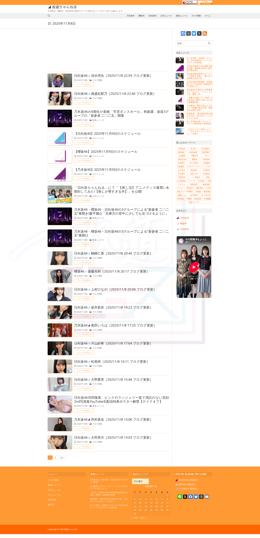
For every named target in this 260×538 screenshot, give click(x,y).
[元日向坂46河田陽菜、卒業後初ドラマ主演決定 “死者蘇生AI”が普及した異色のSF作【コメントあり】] (180, 84)
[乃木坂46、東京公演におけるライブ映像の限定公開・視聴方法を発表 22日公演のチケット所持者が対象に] (180, 108)
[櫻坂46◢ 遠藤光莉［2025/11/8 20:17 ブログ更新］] (60, 276)
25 (146, 510)
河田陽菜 (206, 163)
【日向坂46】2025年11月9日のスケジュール (107, 134)
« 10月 (135, 517)
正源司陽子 (206, 152)
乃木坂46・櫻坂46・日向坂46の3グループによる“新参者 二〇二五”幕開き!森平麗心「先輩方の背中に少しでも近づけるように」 (121, 211)
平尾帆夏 (207, 199)
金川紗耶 (193, 195)
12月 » (143, 517)
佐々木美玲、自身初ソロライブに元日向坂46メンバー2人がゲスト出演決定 (199, 60)
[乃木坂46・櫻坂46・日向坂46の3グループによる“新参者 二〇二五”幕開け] (60, 238)
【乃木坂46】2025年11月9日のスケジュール (107, 170)
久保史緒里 (193, 152)
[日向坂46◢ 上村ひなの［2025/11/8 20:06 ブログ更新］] (60, 294)
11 (146, 502)
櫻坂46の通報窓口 (185, 484)
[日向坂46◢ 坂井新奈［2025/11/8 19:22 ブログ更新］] (60, 312)
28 (162, 510)
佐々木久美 (206, 195)
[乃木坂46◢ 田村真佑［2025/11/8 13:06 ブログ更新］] (60, 424)
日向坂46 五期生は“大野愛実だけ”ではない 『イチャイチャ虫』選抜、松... (199, 91)
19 (151, 506)
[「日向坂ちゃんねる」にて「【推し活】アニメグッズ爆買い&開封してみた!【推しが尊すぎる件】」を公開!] (60, 194)
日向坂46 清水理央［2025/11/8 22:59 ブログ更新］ (113, 76)
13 (156, 502)
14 (162, 502)
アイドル (181, 184)
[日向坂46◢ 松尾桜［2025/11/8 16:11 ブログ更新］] (60, 366)
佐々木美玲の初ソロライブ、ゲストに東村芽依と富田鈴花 (199, 122)
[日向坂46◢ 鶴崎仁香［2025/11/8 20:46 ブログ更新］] (60, 258)
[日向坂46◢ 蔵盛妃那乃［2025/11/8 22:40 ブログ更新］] (60, 98)
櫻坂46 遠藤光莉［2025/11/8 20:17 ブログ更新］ (112, 271)
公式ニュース (98, 196)
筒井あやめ (182, 159)
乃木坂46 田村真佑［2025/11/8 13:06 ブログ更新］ (113, 419)
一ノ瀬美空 (195, 177)
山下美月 (181, 170)
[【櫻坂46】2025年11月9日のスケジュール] (60, 156)
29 (167, 510)
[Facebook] (183, 33)
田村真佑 (180, 199)
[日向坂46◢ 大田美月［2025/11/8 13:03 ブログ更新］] (60, 442)
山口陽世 (182, 155)
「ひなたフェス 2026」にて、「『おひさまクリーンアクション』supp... (199, 131)
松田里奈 (181, 152)
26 (151, 510)
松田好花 (193, 184)
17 (140, 506)
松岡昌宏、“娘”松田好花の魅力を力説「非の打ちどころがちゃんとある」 (199, 115)
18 (146, 506)
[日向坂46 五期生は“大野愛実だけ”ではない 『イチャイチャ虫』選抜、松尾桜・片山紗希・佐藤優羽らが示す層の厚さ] (180, 92)
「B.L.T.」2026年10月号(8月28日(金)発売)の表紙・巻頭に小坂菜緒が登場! (109, 493)
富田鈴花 (206, 173)
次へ (62, 457)
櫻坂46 (194, 159)
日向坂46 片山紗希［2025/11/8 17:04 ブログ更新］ (113, 343)
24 (140, 510)
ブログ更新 (97, 80)
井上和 (193, 148)
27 (156, 510)
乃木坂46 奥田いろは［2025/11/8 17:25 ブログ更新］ (115, 325)
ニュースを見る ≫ (84, 84)
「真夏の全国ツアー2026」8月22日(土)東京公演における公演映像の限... (199, 99)
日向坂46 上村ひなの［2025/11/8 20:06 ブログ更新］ (115, 289)
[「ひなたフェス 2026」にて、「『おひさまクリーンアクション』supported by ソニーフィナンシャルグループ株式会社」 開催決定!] (180, 131)
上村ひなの (194, 173)
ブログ (208, 166)
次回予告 (52, 499)
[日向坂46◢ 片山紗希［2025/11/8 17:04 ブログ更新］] (60, 348)
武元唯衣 (181, 163)
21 (162, 506)
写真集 (198, 191)
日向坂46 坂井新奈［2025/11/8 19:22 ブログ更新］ (113, 307)
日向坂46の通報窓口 (187, 488)
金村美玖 (193, 170)
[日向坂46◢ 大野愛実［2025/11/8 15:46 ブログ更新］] (60, 384)
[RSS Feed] (204, 33)
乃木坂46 (206, 170)
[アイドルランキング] (189, 3)
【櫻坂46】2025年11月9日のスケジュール (105, 152)
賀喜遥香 (197, 199)
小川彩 (208, 188)
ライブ (206, 155)
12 (151, 502)
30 (135, 513)
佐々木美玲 (194, 163)
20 (156, 506)
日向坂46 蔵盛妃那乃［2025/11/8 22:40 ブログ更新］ (115, 94)
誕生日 (51, 504)
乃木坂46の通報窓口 (187, 480)
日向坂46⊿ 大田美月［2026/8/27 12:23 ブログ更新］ (109, 481)
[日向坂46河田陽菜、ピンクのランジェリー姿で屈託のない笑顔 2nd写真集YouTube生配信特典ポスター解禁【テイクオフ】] (60, 404)
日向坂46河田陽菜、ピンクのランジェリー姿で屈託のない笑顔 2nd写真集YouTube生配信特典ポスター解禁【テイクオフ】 (121, 399)
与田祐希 (181, 148)
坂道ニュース (98, 120)
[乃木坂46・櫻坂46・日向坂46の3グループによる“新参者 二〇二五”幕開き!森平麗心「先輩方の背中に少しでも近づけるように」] (60, 216)
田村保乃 (190, 188)
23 (135, 510)
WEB (209, 181)
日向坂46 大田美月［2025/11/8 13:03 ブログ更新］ (113, 437)
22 (167, 506)
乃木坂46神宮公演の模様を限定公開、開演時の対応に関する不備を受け (199, 68)
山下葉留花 (181, 181)
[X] (199, 33)
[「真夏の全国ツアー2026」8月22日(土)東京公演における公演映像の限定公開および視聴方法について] (180, 100)
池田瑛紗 (199, 188)
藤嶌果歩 (207, 191)
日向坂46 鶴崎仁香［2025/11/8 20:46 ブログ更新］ (113, 253)
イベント (180, 188)
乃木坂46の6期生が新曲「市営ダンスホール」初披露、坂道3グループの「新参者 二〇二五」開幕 (121, 114)
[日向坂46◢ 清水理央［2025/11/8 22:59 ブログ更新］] (60, 80)
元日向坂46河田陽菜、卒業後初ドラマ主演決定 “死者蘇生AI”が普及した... (199, 84)
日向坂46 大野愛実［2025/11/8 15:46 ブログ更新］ (113, 380)
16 (135, 506)
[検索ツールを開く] (49, 15)
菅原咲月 (182, 177)
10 (140, 502)
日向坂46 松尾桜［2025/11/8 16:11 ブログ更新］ (112, 361)
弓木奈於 (201, 181)
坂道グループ (194, 202)
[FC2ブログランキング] (204, 3)
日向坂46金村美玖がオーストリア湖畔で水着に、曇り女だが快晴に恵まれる (199, 76)
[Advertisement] (108, 50)
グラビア (190, 166)
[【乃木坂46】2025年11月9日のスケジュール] (60, 174)
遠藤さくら (182, 195)
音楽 (207, 177)
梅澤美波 (206, 184)
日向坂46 (206, 159)
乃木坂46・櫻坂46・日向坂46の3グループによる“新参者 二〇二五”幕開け (121, 233)
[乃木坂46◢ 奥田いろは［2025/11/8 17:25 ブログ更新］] (60, 330)
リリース (191, 181)
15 (167, 502)
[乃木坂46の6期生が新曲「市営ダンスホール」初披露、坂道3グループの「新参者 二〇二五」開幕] (60, 118)
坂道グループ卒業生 (185, 191)
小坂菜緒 (180, 166)
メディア (199, 166)
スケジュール (98, 138)
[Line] (179, 497)
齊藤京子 (194, 155)
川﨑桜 (189, 199)
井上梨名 (181, 173)
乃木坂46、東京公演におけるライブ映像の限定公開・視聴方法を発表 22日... (199, 107)
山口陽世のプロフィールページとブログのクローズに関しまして (109, 487)
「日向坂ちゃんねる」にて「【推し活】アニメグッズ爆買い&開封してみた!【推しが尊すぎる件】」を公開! (121, 189)
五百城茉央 (205, 148)
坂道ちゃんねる (64, 7)
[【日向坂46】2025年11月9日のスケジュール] (60, 138)
